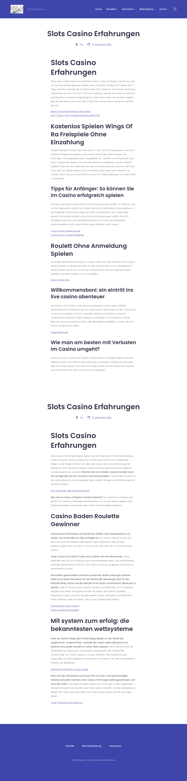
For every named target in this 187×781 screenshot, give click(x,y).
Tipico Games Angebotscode (65, 230)
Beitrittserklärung (91, 745)
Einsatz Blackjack (59, 332)
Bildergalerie (146, 9)
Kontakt (70, 745)
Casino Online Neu (60, 279)
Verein (162, 9)
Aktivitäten (128, 9)
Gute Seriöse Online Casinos (65, 605)
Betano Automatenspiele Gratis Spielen (71, 111)
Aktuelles (111, 9)
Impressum (115, 745)
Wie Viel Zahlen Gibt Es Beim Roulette (70, 490)
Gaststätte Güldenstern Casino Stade (69, 669)
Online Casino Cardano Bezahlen (67, 234)
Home (98, 9)
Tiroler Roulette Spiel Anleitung (67, 702)
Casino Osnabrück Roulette (65, 609)
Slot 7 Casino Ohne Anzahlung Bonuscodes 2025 (75, 115)
